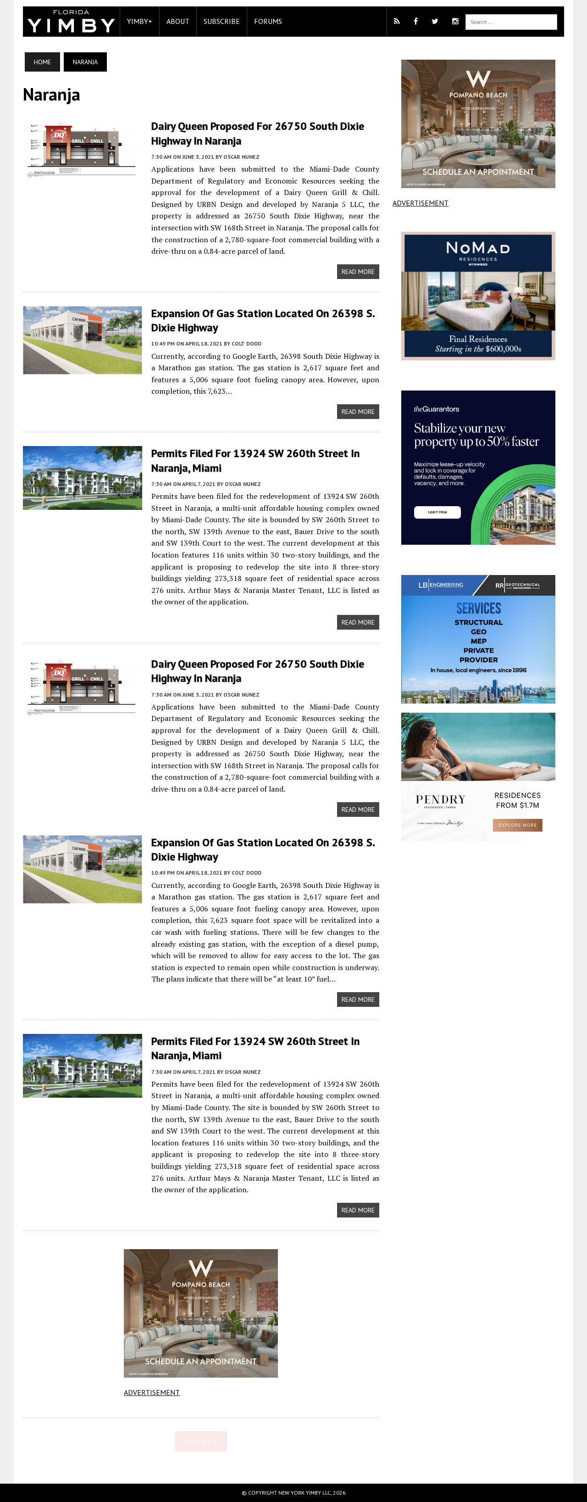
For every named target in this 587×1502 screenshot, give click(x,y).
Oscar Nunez (241, 156)
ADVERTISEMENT (152, 1392)
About (177, 21)
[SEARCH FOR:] (511, 21)
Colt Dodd (246, 343)
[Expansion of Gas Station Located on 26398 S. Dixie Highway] (82, 368)
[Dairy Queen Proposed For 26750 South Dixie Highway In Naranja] (82, 175)
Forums (268, 21)
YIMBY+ (139, 21)
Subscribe (222, 21)
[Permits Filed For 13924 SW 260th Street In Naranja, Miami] (82, 503)
